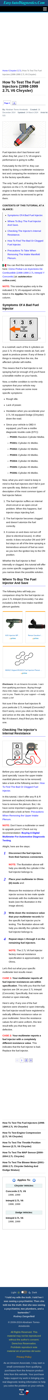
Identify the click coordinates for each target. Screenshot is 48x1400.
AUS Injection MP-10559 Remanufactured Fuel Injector (12, 635)
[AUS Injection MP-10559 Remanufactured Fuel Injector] (14, 623)
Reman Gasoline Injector (35, 635)
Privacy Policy (24, 1357)
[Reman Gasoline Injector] (37, 624)
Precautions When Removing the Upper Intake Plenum (23, 815)
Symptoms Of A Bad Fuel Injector (25, 215)
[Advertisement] (24, 40)
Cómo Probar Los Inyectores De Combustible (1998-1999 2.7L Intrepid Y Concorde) (23, 273)
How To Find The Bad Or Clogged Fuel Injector (23, 787)
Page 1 (7, 103)
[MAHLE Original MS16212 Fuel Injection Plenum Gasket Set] (24, 658)
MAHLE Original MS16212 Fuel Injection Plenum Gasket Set (24, 670)
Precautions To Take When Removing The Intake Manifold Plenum (24, 254)
